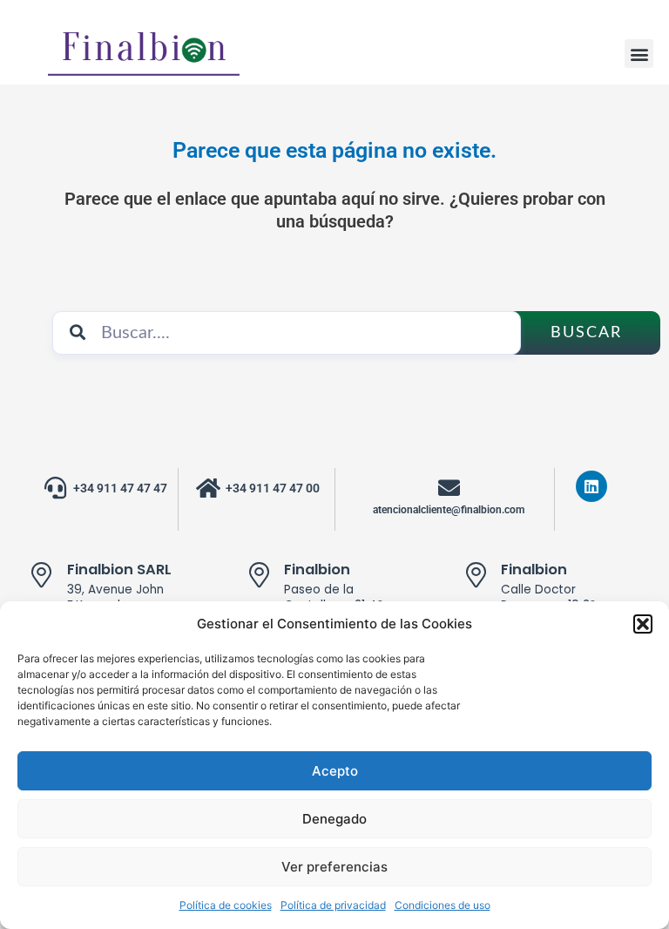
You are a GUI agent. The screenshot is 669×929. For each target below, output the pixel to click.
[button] (643, 624)
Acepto (335, 771)
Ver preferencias (334, 866)
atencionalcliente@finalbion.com (448, 510)
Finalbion (317, 569)
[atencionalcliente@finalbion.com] (449, 487)
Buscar (586, 333)
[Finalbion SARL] (42, 575)
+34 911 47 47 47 (120, 488)
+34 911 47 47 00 (273, 488)
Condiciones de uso (442, 905)
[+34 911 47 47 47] (55, 487)
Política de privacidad (333, 905)
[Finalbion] (259, 575)
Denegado (334, 818)
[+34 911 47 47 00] (208, 487)
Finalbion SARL (119, 569)
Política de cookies (225, 905)
